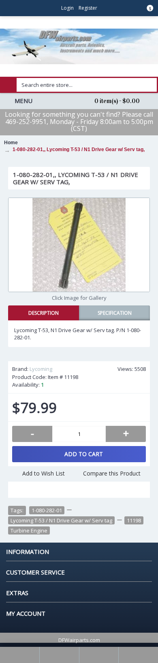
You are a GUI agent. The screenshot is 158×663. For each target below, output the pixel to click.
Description (43, 312)
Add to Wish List (43, 473)
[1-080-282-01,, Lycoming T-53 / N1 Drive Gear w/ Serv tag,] (79, 245)
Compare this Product (112, 473)
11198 (134, 520)
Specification (115, 312)
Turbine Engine (29, 530)
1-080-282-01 (47, 510)
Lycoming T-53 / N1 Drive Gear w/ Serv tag (61, 520)
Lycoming (41, 369)
